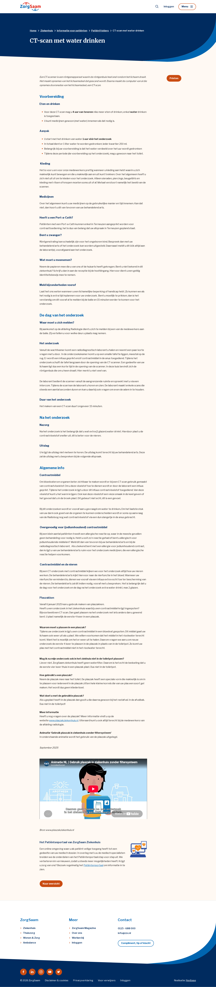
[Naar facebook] (23, 972)
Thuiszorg (29, 933)
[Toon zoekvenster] (157, 6)
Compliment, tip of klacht (136, 943)
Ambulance (29, 942)
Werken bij (78, 937)
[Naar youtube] (50, 972)
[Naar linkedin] (32, 972)
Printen (174, 78)
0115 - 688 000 (126, 928)
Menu (185, 6)
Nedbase (191, 980)
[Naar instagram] (41, 972)
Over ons (77, 933)
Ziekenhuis (29, 928)
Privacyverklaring (83, 980)
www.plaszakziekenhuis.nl (63, 720)
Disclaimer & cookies (56, 980)
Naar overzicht (51, 883)
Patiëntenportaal (93, 865)
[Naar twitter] (58, 972)
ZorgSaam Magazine (84, 928)
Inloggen (169, 6)
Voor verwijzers (106, 980)
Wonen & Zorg (31, 937)
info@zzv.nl (124, 933)
